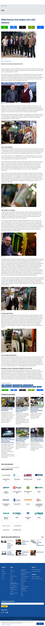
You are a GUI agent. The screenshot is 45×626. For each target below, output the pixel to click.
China (11, 574)
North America (23, 581)
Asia (11, 572)
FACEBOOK (13, 390)
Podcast (22, 584)
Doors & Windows (13, 576)
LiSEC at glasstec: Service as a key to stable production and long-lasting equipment (37, 439)
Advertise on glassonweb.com (37, 578)
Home (2, 5)
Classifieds (4, 573)
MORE (40, 390)
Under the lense (24, 590)
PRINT (31, 390)
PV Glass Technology (24, 586)
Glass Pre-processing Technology (14, 588)
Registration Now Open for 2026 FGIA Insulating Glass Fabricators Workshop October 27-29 (22, 409)
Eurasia (11, 577)
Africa (11, 569)
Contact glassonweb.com (36, 571)
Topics (3, 576)
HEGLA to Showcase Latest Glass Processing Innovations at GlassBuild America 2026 (36, 409)
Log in (4, 467)
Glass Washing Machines (7, 386)
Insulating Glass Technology (24, 570)
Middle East (23, 579)
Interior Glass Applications (25, 572)
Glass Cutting (8, 385)
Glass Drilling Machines (28, 385)
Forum (3, 578)
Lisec (34, 386)
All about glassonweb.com (36, 569)
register (9, 467)
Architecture (12, 571)
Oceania (22, 583)
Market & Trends (24, 578)
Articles (3, 575)
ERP (3, 385)
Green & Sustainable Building (14, 594)
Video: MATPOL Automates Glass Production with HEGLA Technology (22, 440)
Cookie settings (9, 624)
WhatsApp (5, 390)
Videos (22, 594)
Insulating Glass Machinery (26, 386)
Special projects (40, 552)
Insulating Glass (16, 386)
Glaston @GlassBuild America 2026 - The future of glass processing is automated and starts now (8, 440)
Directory (3, 571)
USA (21, 592)
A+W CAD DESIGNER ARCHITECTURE (10, 553)
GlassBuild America (13, 589)
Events (11, 581)
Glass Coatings (13, 585)
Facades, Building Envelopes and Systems (14, 583)
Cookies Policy (4, 624)
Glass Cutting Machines (18, 385)
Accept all (40, 623)
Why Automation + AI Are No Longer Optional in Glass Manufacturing (8, 409)
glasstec (11, 591)
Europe (11, 579)
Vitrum (22, 595)
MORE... (42, 394)
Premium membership (35, 576)
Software (39, 386)
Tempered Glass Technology (23, 589)
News (5, 5)
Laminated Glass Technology (24, 574)
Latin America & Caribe (25, 576)
